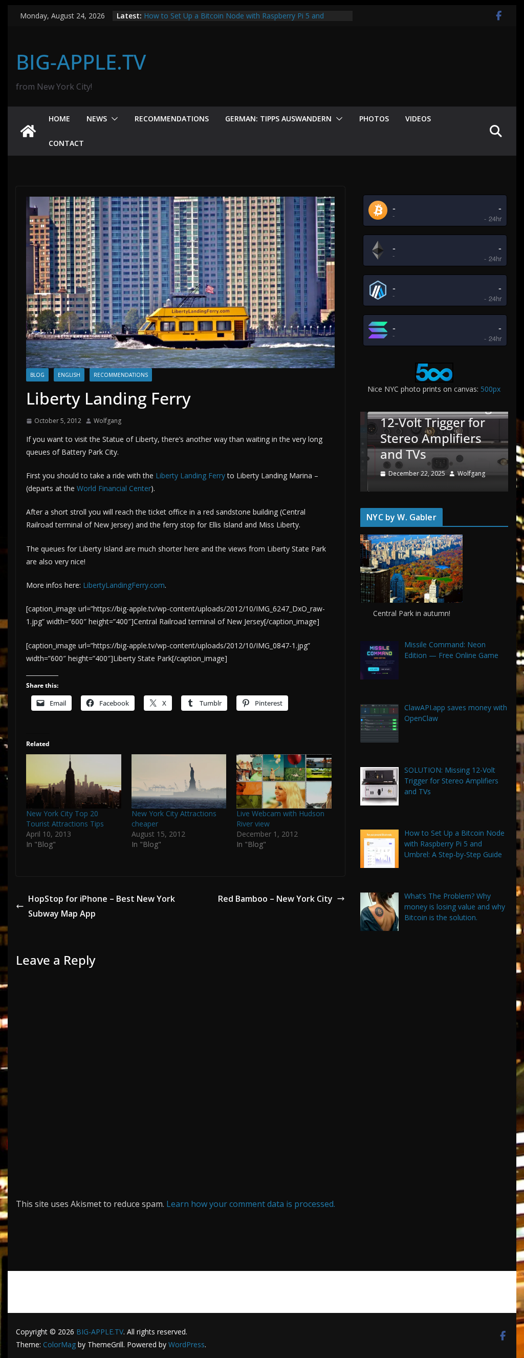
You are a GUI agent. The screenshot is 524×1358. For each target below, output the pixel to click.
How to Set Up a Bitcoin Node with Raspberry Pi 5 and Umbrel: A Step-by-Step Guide (234, 21)
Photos (374, 118)
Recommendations (172, 118)
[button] (112, 119)
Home (59, 118)
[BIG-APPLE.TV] (28, 131)
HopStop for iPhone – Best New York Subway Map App (101, 906)
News (96, 118)
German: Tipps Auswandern (278, 118)
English (69, 374)
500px (490, 389)
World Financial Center (114, 488)
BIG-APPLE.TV (81, 62)
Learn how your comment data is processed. (250, 1204)
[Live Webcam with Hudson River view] (284, 781)
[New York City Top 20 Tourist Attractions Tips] (73, 781)
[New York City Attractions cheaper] (179, 781)
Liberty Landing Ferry (190, 475)
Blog (37, 374)
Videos (418, 118)
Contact (66, 143)
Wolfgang (107, 420)
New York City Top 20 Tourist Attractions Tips (65, 819)
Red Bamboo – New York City (275, 898)
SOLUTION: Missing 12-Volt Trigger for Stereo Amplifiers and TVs (428, 430)
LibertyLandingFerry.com (124, 585)
